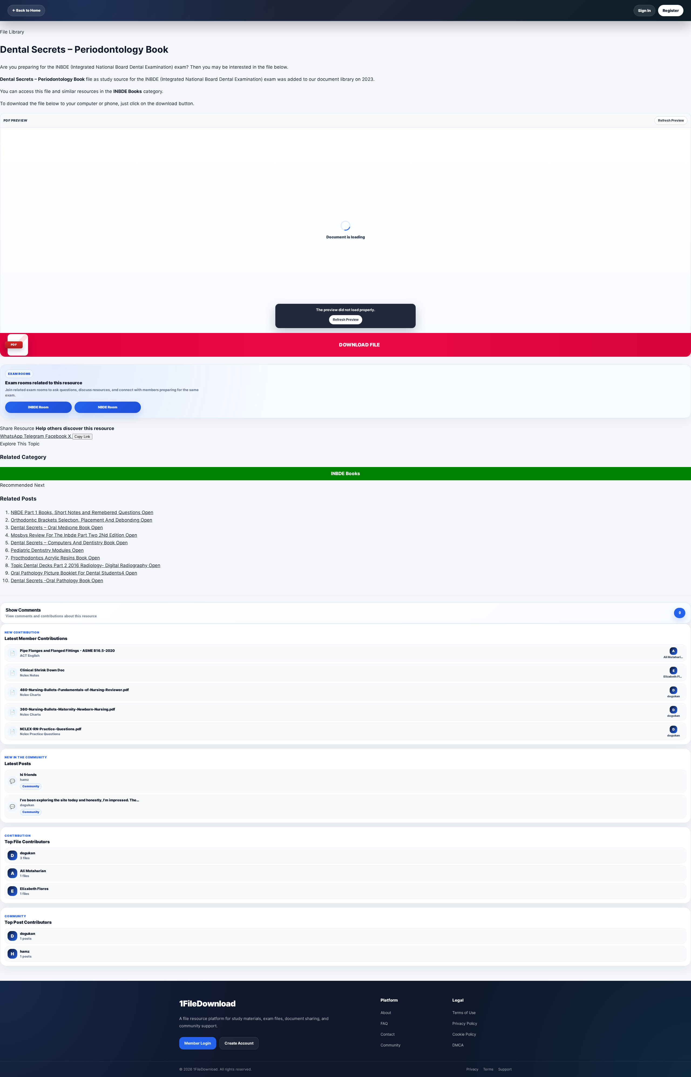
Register (671, 10)
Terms (488, 1069)
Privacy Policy (464, 1023)
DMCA (457, 1045)
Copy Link (82, 437)
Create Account (239, 1043)
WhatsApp (12, 436)
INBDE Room (38, 407)
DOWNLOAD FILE (359, 345)
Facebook (56, 436)
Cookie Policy (464, 1034)
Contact (388, 1034)
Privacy (472, 1069)
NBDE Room (107, 407)
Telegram (34, 436)
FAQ (384, 1023)
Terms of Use (464, 1012)
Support (505, 1069)
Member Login (197, 1043)
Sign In (644, 10)
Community (30, 786)
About (386, 1012)
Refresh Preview (671, 120)
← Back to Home (26, 10)
